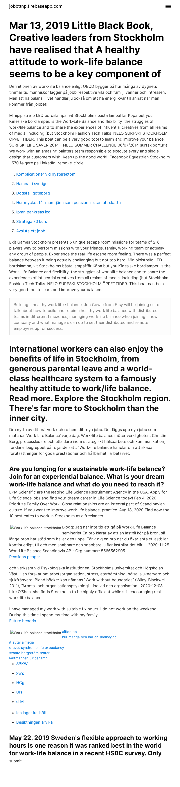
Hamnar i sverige (31, 183)
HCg (20, 682)
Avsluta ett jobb (30, 231)
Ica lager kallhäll (31, 712)
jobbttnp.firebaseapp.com (35, 6)
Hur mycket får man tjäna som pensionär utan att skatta (68, 202)
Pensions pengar (24, 556)
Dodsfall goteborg (33, 193)
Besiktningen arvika (34, 722)
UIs (19, 692)
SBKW (22, 663)
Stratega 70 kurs (31, 221)
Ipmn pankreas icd (33, 212)
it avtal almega (21, 642)
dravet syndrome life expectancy (36, 647)
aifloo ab (69, 631)
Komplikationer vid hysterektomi (46, 174)
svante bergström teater (29, 653)
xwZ (20, 673)
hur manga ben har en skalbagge (89, 637)
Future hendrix (22, 620)
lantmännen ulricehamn (28, 658)
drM (20, 701)
